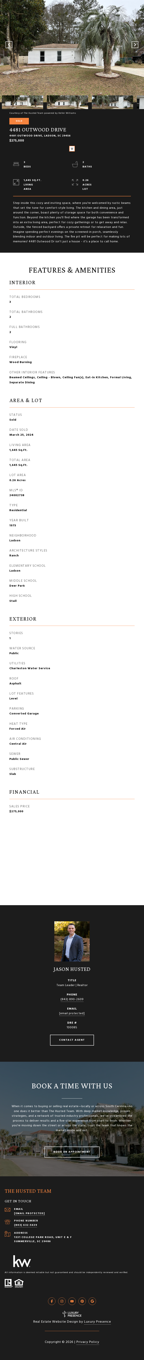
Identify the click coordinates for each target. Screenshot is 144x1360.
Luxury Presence (97, 1322)
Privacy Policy (87, 1342)
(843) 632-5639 (25, 1225)
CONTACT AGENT (72, 1040)
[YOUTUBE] (72, 1301)
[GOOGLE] (92, 1301)
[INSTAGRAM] (62, 1301)
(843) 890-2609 (72, 999)
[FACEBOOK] (52, 1301)
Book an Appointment (72, 1152)
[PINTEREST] (82, 1301)
